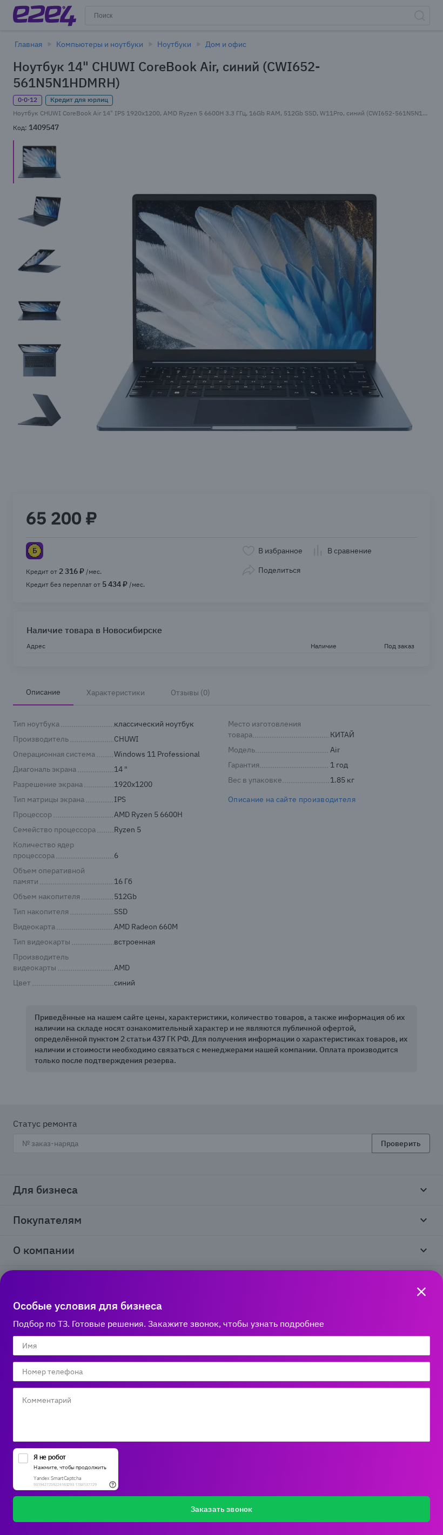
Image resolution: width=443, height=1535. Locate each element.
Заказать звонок (221, 1509)
